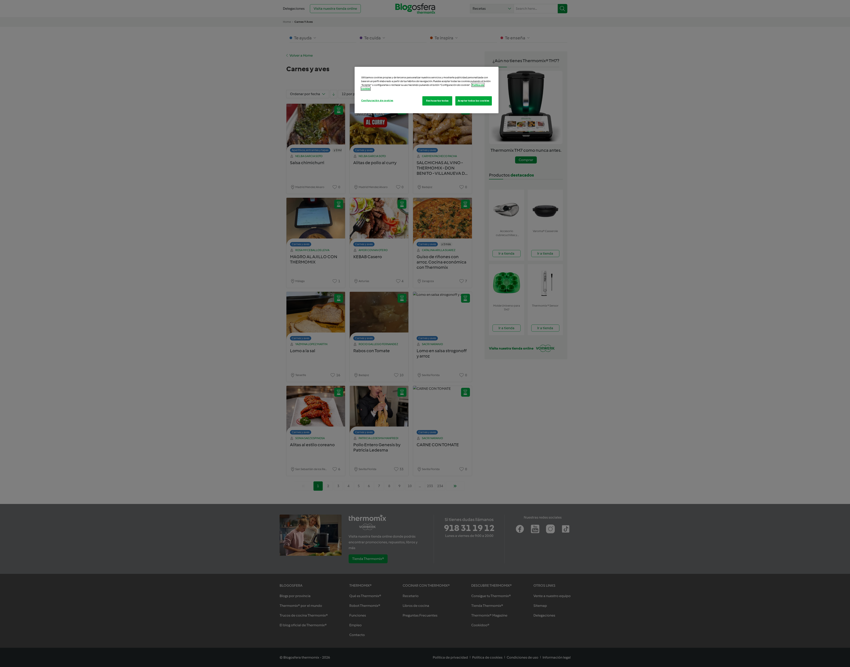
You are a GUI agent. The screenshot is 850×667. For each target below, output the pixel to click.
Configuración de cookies (377, 100)
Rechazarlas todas (437, 100)
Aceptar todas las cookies (473, 100)
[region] (426, 90)
